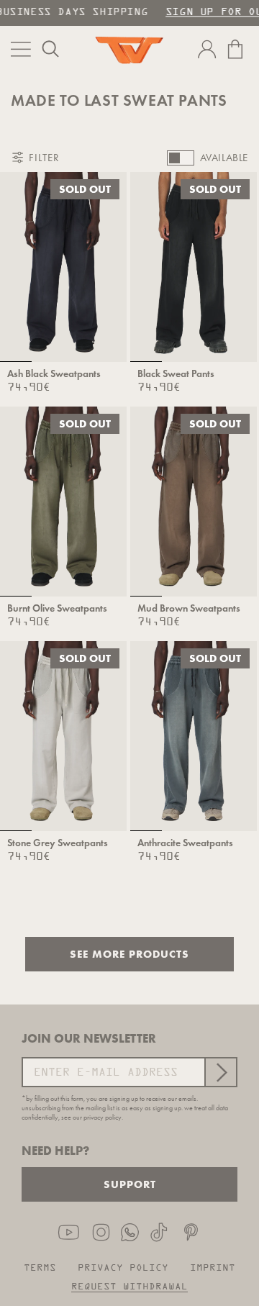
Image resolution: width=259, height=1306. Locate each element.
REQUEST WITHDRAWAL (129, 1287)
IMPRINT (212, 1268)
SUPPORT (130, 1184)
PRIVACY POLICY (123, 1268)
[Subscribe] (220, 1072)
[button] (50, 49)
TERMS (40, 1268)
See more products (129, 954)
